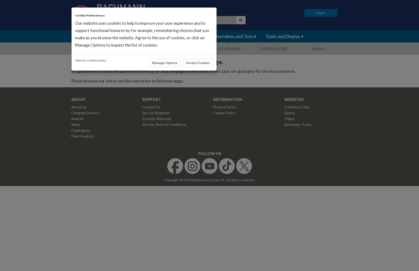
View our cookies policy (90, 60)
